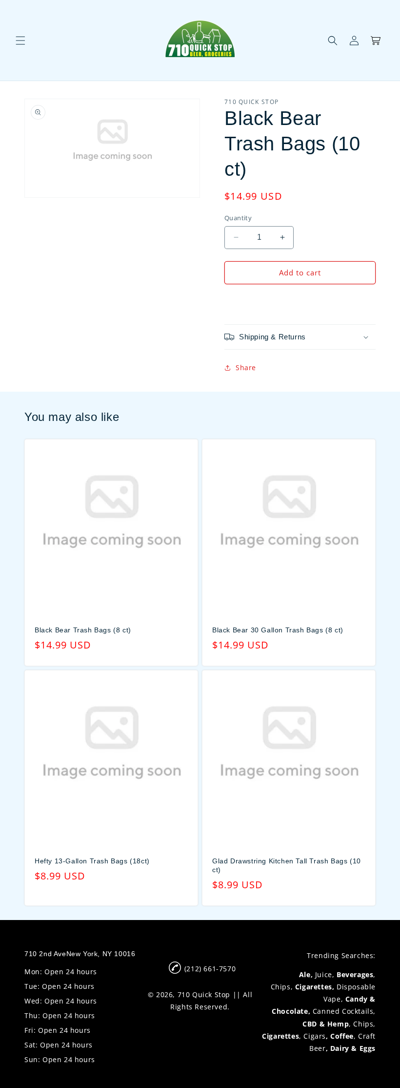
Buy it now (300, 301)
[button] (20, 40)
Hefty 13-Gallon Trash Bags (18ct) (92, 861)
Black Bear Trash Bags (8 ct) (83, 630)
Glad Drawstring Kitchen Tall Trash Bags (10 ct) (286, 865)
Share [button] (246, 367)
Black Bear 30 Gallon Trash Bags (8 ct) (277, 630)
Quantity (238, 217)
